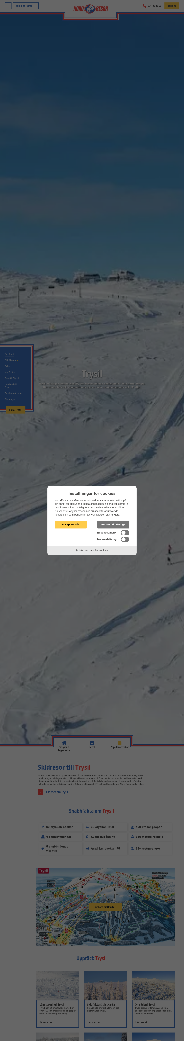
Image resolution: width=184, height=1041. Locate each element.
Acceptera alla (70, 524)
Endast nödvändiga (113, 524)
